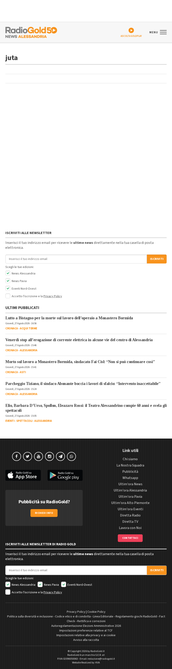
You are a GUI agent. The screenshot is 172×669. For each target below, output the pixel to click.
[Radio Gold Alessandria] (31, 31)
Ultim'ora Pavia (130, 496)
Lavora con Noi (130, 527)
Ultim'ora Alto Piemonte (130, 502)
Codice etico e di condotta (73, 616)
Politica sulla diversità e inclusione (30, 616)
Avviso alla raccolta (86, 640)
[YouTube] (38, 456)
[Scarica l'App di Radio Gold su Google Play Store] (65, 475)
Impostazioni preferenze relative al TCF (86, 630)
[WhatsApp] (71, 456)
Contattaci (130, 538)
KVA (97, 663)
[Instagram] (49, 456)
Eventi (9, 421)
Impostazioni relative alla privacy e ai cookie (86, 635)
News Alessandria (23, 273)
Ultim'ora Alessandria (130, 490)
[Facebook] (16, 456)
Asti (23, 372)
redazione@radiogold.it (101, 659)
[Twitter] (27, 456)
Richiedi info (44, 513)
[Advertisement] (86, 123)
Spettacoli (24, 421)
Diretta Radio (130, 515)
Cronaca (11, 328)
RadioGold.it (97, 651)
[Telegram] (60, 456)
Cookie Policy (96, 612)
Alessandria (28, 350)
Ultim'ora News (130, 484)
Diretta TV (130, 521)
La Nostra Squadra (130, 465)
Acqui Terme (28, 328)
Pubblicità (130, 471)
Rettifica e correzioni (91, 621)
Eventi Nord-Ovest (23, 288)
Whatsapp (130, 477)
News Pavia (19, 281)
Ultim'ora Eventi (130, 509)
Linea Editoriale (103, 616)
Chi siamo (130, 459)
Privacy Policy (52, 296)
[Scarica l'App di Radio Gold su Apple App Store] (23, 475)
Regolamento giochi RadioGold (136, 616)
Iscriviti (156, 259)
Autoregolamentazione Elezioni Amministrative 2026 (86, 626)
